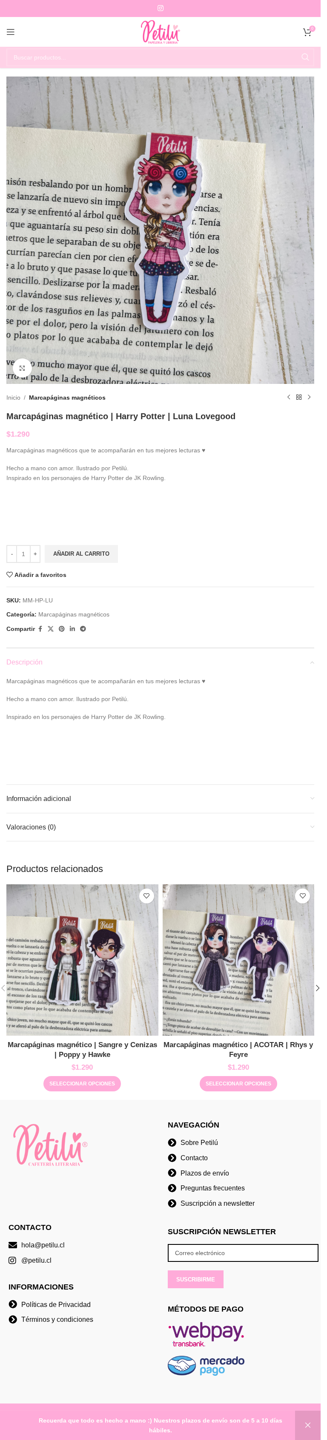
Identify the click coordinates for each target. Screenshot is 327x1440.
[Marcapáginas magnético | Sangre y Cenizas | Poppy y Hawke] (82, 960)
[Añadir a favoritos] (146, 896)
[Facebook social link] (40, 629)
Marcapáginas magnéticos (67, 397)
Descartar (308, 1425)
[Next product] (309, 397)
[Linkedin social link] (72, 629)
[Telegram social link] (83, 629)
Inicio (13, 397)
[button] (317, 988)
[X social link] (50, 629)
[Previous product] (289, 397)
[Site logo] (160, 31)
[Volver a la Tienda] (299, 397)
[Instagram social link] (160, 8)
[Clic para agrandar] (22, 368)
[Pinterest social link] (61, 629)
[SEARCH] (305, 57)
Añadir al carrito (81, 554)
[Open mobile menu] (10, 31)
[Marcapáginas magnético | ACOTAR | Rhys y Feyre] (239, 960)
